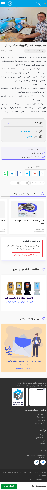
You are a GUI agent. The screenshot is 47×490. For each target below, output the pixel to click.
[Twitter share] (27, 173)
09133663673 (26, 131)
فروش (43, 440)
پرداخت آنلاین (40, 437)
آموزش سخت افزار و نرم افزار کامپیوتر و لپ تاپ (29, 221)
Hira (44, 479)
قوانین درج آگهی (40, 423)
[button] (10, 3)
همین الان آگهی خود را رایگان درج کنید (26, 255)
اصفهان (29, 136)
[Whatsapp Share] (5, 173)
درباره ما (42, 443)
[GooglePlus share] (34, 173)
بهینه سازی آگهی (39, 417)
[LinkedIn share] (41, 173)
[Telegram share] (12, 173)
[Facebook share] (19, 173)
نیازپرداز (40, 3)
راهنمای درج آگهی (39, 414)
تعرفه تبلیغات (41, 420)
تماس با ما (42, 435)
